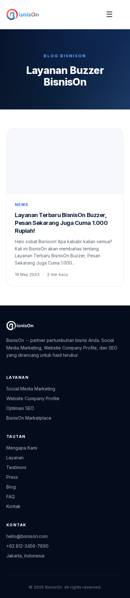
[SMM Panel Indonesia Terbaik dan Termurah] (20, 325)
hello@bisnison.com (27, 536)
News (21, 204)
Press (12, 477)
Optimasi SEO (20, 408)
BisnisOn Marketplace (28, 418)
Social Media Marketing (30, 388)
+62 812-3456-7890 (27, 546)
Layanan (15, 457)
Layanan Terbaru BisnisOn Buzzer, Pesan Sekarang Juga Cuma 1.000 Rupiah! (61, 222)
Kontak (13, 506)
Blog (11, 486)
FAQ (10, 496)
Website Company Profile (32, 398)
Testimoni (16, 467)
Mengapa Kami (21, 447)
